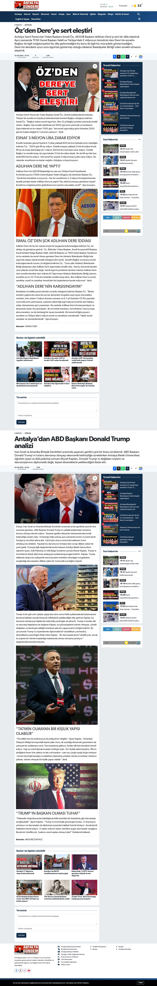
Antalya (18, 14)
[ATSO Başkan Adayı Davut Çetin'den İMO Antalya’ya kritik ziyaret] (29, 887)
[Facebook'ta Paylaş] (114, 57)
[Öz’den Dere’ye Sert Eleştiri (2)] (57, 213)
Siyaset (35, 14)
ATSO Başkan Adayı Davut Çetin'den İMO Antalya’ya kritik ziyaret (27, 899)
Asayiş (61, 14)
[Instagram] (25, 970)
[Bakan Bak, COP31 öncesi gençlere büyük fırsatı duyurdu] (84, 862)
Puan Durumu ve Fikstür (69, 957)
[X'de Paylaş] (119, 57)
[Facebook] (16, 970)
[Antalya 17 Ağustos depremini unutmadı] (29, 862)
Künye (95, 949)
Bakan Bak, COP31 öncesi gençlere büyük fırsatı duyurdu (82, 873)
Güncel (27, 14)
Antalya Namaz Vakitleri (70, 952)
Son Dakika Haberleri (69, 962)
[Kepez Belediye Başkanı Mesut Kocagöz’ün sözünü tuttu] (84, 374)
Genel (54, 14)
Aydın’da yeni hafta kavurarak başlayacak (128, 162)
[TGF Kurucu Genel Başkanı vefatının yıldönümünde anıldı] (57, 887)
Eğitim (93, 14)
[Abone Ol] (141, 56)
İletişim (121, 947)
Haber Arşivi (65, 964)
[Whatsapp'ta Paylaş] (123, 57)
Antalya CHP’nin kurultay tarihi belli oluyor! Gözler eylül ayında (82, 360)
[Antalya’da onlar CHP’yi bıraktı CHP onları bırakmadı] (57, 349)
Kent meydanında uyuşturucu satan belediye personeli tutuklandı (130, 185)
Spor (68, 14)
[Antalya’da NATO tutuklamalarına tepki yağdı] (57, 862)
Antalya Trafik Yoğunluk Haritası (72, 954)
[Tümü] (139, 140)
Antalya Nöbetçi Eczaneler (71, 947)
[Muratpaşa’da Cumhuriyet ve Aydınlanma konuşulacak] (29, 374)
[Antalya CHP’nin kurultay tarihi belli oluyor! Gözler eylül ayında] (84, 349)
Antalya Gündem (124, 949)
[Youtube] (29, 970)
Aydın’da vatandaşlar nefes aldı (129, 150)
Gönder (21, 422)
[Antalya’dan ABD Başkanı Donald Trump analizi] (56, 498)
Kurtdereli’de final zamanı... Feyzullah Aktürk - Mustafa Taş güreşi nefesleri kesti (130, 196)
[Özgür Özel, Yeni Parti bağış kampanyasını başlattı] (84, 887)
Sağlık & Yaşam (22, 19)
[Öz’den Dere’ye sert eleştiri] (56, 87)
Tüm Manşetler (66, 959)
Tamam (140, 982)
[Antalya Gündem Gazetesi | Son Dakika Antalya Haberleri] (26, 5)
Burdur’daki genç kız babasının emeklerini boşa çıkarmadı (130, 173)
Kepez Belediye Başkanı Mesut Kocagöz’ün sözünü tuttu (83, 386)
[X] (20, 970)
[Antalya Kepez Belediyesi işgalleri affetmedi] (29, 349)
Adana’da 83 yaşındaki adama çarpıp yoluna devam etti (130, 207)
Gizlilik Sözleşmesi (99, 947)
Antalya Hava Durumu (69, 949)
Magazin (102, 14)
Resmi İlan (36, 19)
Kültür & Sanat (122, 14)
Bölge (110, 14)
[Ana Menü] (139, 19)
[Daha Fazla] (127, 57)
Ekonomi (45, 14)
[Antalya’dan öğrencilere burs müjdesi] (57, 374)
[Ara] (138, 14)
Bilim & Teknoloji (80, 14)
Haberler (18, 25)
